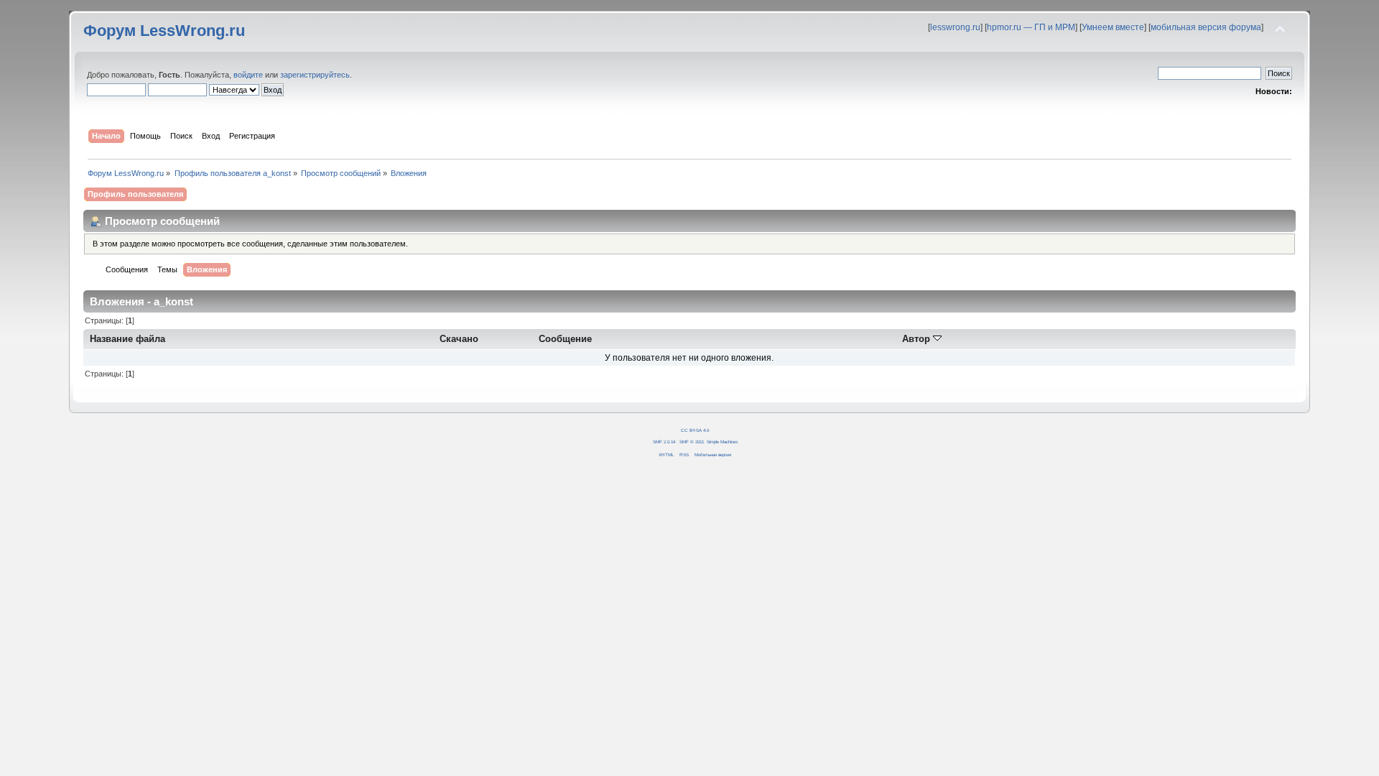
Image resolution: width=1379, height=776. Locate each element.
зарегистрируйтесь (315, 74)
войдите (248, 74)
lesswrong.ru (955, 27)
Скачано (459, 338)
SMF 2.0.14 (664, 441)
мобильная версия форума (1206, 27)
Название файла (127, 338)
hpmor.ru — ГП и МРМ (1031, 27)
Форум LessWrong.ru (164, 31)
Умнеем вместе (1113, 27)
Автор (917, 338)
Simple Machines (722, 441)
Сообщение (565, 338)
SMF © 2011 (691, 441)
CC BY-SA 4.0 (695, 430)
